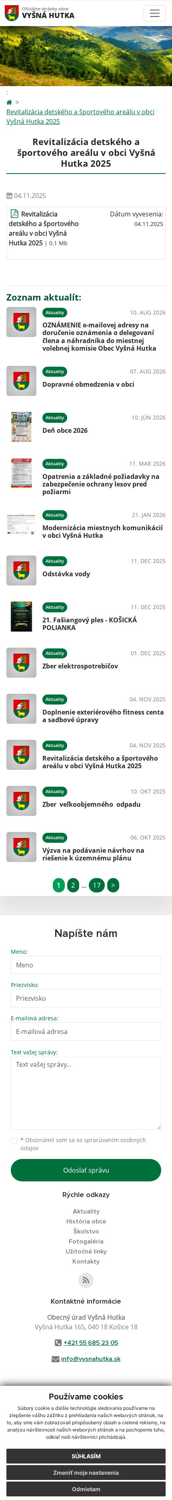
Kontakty (86, 1261)
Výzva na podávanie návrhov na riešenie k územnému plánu (93, 854)
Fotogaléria (86, 1241)
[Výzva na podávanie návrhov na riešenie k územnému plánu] (21, 847)
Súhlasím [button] (86, 1456)
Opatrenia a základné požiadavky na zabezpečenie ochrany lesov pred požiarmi (101, 484)
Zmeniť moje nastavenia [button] (86, 1472)
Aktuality (86, 1211)
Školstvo (86, 1231)
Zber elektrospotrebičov (80, 666)
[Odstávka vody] (21, 570)
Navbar (19, 13)
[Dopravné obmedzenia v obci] (21, 381)
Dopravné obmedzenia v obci (88, 384)
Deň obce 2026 (65, 430)
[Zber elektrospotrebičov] (21, 663)
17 (97, 885)
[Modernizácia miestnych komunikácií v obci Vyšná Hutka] (21, 524)
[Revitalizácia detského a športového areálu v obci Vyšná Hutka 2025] (21, 755)
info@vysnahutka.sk (90, 1359)
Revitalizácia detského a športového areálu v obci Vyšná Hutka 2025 (80, 116)
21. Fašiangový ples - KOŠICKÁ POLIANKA (89, 624)
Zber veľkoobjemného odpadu (91, 804)
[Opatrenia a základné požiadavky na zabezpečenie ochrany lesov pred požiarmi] (21, 475)
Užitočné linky (86, 1251)
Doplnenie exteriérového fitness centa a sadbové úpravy (103, 716)
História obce (86, 1221)
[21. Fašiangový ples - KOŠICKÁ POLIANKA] (21, 617)
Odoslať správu (86, 1170)
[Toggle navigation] (155, 13)
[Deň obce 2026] (21, 427)
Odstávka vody (66, 573)
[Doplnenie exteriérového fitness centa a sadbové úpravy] (21, 709)
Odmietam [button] (86, 1489)
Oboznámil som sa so (83, 1144)
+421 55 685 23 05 (91, 1343)
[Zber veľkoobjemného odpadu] (21, 801)
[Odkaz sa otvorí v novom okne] (86, 1280)
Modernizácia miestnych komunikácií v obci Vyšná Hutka (102, 531)
